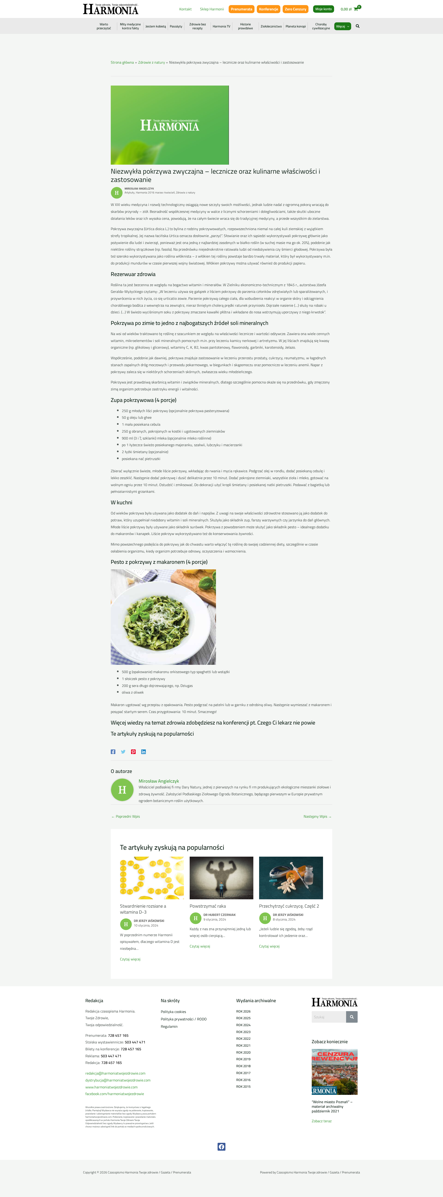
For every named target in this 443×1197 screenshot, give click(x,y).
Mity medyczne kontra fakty (130, 26)
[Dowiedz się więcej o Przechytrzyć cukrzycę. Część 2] (291, 877)
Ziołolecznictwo (271, 26)
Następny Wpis (318, 816)
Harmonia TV (221, 26)
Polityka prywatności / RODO (184, 1019)
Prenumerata (241, 9)
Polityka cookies (173, 1011)
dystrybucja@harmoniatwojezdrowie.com (117, 1080)
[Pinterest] (133, 751)
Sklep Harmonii (212, 9)
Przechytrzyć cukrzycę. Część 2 (289, 906)
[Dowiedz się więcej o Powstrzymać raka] (222, 877)
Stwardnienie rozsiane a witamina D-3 (143, 909)
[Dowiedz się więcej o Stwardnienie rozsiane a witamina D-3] (152, 877)
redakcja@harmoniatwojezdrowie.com (115, 1073)
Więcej (340, 26)
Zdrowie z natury (185, 192)
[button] (323, 9)
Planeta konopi (296, 26)
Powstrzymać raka (208, 906)
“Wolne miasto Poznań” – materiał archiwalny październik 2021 (332, 1106)
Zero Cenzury (295, 9)
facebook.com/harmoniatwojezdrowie (114, 1093)
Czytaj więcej (130, 959)
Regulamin (169, 1026)
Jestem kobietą (156, 26)
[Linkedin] (143, 751)
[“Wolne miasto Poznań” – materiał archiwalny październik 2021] (335, 1071)
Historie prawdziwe (245, 26)
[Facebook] (113, 751)
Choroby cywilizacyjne (321, 26)
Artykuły (130, 192)
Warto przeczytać (104, 26)
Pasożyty (176, 26)
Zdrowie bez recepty (197, 26)
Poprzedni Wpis (125, 816)
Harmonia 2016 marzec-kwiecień (155, 192)
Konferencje (268, 9)
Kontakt (185, 9)
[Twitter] (123, 751)
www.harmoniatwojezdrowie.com (111, 1087)
